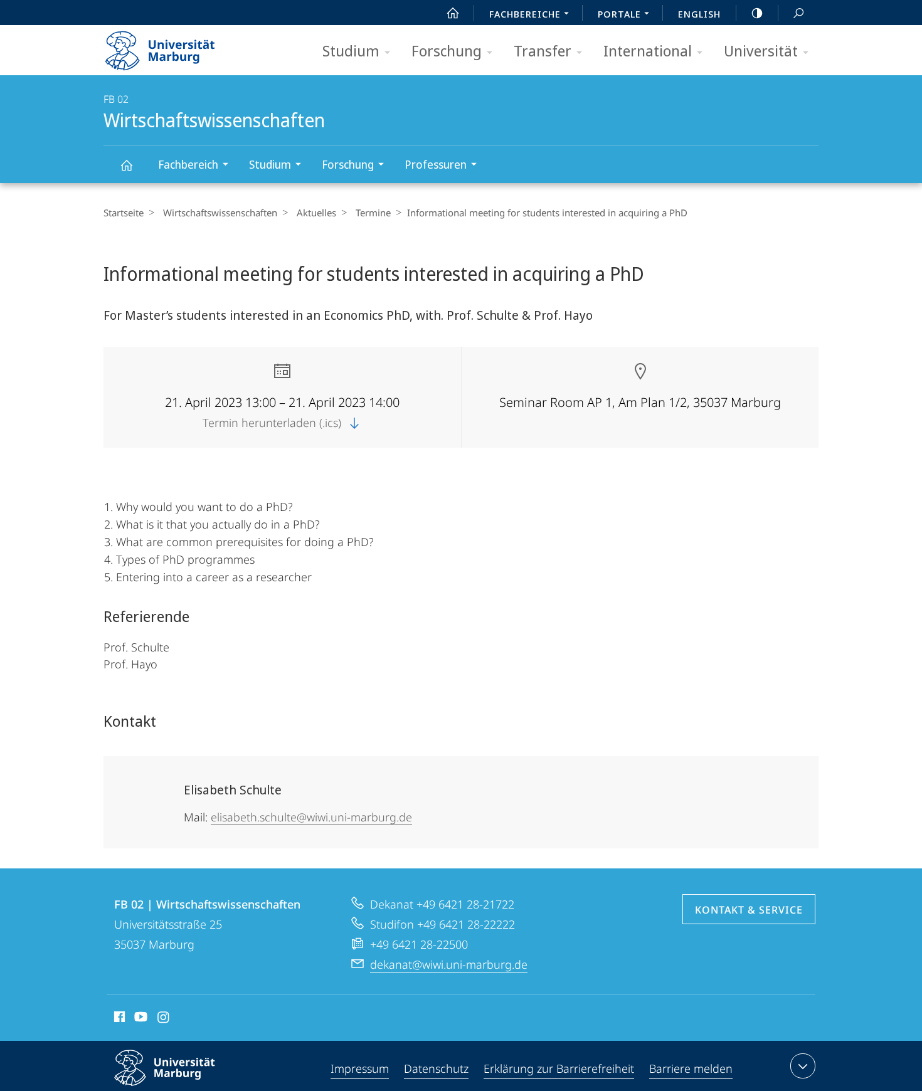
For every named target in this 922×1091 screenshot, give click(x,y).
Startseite (123, 212)
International (647, 50)
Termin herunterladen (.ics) (273, 422)
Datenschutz (436, 1068)
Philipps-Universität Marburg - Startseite (181, 46)
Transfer (542, 50)
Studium (350, 50)
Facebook (118, 1019)
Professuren (436, 164)
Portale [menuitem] (619, 14)
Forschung (446, 50)
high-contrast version (757, 12)
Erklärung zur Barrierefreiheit (559, 1068)
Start (453, 12)
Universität (761, 50)
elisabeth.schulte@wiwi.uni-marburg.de (311, 817)
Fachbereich (188, 164)
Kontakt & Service (749, 910)
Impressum (360, 1068)
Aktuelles (316, 212)
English (699, 14)
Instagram (164, 1019)
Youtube (139, 1019)
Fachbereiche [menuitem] (525, 14)
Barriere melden (691, 1068)
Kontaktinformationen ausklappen (802, 1065)
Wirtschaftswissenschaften (126, 164)
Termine (373, 212)
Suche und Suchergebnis (798, 12)
